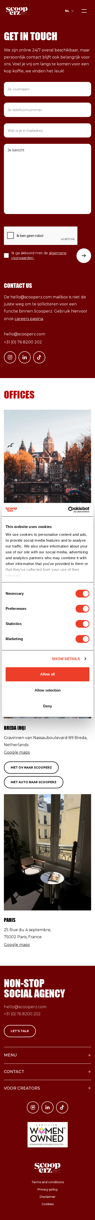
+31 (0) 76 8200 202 (23, 342)
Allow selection (48, 690)
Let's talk (20, 1031)
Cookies (48, 1204)
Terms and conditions (47, 1182)
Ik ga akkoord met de (38, 255)
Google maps (17, 752)
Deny (47, 706)
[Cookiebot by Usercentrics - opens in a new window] (68, 510)
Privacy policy (48, 1189)
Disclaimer (48, 1197)
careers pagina (29, 318)
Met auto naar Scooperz (34, 782)
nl (67, 11)
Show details (66, 659)
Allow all (47, 674)
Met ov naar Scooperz (31, 767)
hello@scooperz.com (24, 334)
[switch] (82, 609)
